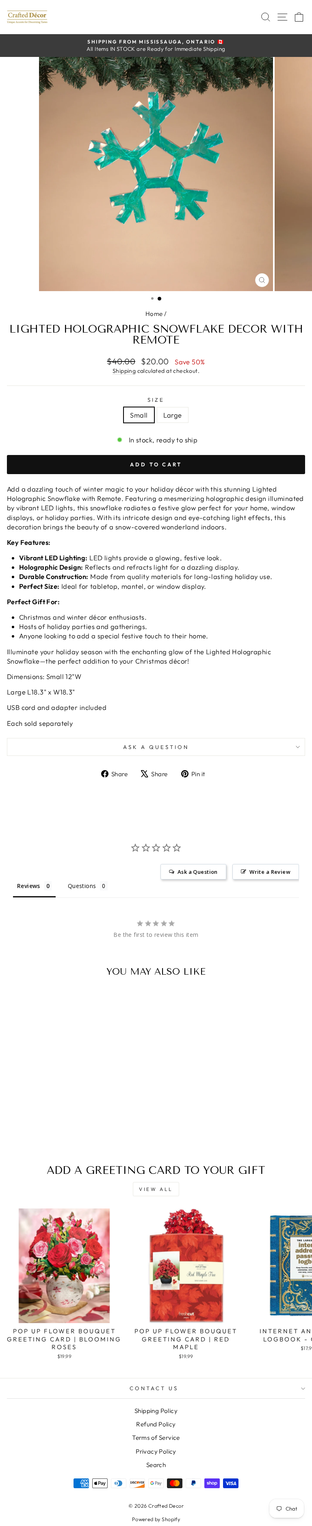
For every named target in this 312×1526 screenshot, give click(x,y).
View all (156, 1189)
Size (156, 399)
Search (156, 1465)
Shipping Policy (156, 1411)
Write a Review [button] (269, 871)
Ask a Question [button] (198, 871)
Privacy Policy (156, 1451)
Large (172, 415)
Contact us (154, 1388)
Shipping (124, 370)
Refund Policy (156, 1424)
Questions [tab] (82, 886)
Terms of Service (156, 1437)
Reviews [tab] (28, 886)
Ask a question (156, 747)
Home (154, 314)
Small (138, 415)
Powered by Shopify (156, 1519)
